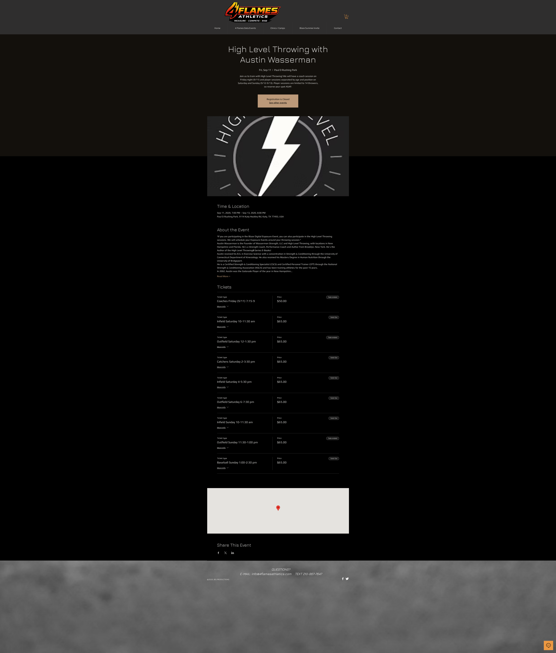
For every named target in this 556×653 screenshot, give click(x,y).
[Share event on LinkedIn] (232, 553)
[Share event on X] (225, 553)
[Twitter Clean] (347, 579)
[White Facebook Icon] (343, 579)
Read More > (223, 276)
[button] (346, 16)
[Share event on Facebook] (218, 553)
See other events (278, 102)
